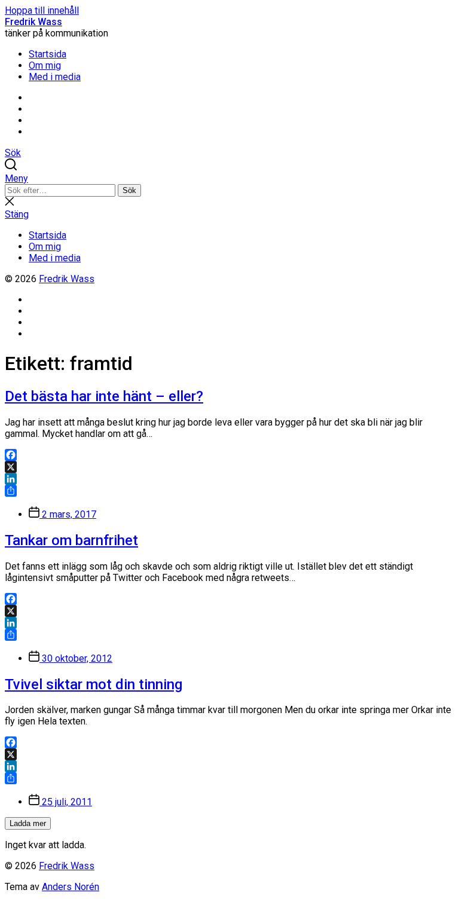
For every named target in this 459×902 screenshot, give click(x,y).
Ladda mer (28, 823)
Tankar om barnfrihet (71, 540)
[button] (229, 178)
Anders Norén (70, 886)
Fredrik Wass (33, 21)
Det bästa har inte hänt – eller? (104, 396)
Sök (129, 190)
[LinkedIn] (229, 479)
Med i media (55, 76)
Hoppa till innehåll (42, 10)
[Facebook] (229, 455)
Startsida (47, 54)
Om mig (45, 65)
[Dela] (229, 491)
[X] (229, 467)
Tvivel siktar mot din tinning (93, 684)
